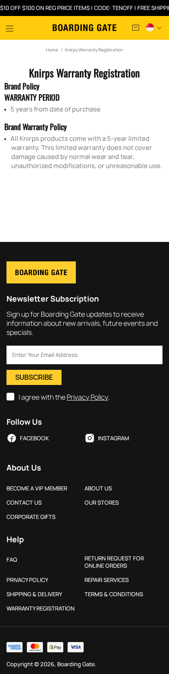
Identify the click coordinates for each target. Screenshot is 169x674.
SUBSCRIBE (34, 377)
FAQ (11, 559)
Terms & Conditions (113, 594)
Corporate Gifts (30, 517)
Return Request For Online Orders (114, 562)
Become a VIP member (36, 488)
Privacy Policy (87, 397)
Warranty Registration (40, 608)
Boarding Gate (84, 27)
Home (52, 50)
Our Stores (101, 502)
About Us (98, 488)
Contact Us (24, 502)
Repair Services (106, 580)
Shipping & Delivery (34, 594)
